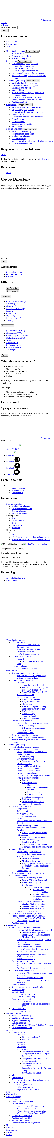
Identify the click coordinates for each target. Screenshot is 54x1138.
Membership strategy (25, 856)
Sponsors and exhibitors (27, 1108)
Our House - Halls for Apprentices (31, 968)
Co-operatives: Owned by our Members (28, 112)
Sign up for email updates (27, 678)
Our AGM (21, 1042)
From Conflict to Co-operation (29, 804)
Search (9, 46)
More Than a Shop (19, 126)
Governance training (25, 759)
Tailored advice (23, 811)
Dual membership (19, 138)
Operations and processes (32, 797)
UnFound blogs (28, 713)
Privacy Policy (12, 580)
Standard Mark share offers (33, 909)
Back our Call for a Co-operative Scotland (34, 930)
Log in (9, 1132)
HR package (22, 809)
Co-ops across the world (27, 668)
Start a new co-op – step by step (25, 64)
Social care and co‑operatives (29, 947)
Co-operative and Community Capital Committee (34, 1059)
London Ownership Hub (32, 690)
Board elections (28, 1039)
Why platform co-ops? (31, 702)
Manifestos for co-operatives (33, 932)
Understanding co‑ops (15, 51)
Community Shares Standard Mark (31, 901)
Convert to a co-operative (22, 68)
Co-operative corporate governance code (33, 775)
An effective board (29, 782)
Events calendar (18, 114)
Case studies (17, 525)
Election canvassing (35, 792)
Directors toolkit (34, 785)
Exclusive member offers (22, 143)
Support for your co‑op (16, 80)
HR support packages (26, 813)
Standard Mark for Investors (33, 904)
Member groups (23, 1049)
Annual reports (18, 490)
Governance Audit (24, 763)
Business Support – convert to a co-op (32, 723)
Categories (6, 296)
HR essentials (22, 835)
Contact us (16, 532)
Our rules (21, 1044)
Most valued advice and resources (25, 83)
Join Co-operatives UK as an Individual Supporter (32, 141)
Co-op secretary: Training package (36, 761)
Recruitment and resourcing (33, 837)
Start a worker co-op (25, 694)
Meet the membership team (23, 134)
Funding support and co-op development (28, 100)
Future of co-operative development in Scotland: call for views (32, 950)
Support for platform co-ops (33, 709)
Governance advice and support (25, 85)
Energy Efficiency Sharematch (34, 880)
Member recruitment (30, 859)
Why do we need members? (33, 854)
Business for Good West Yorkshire (31, 918)
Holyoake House (19, 1082)
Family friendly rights (31, 842)
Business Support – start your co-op (31, 675)
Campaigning (12, 104)
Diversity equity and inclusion (34, 832)
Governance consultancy (27, 773)
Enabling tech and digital (22, 124)
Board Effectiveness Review (28, 771)
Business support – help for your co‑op (28, 92)
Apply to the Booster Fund (38, 887)
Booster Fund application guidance (41, 890)
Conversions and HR (25, 732)
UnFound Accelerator (31, 699)
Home (8, 172)
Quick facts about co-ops (27, 652)
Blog (14, 523)
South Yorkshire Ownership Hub (35, 692)
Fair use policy (28, 756)
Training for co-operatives (22, 1101)
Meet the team (17, 492)
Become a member (14, 129)
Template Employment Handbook (31, 828)
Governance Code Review (28, 768)
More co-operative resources (33, 661)
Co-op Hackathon (24, 1001)
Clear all (9, 277)
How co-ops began (19, 58)
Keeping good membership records (36, 863)
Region (4, 355)
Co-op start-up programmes (23, 66)
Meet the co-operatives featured (30, 978)
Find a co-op (11, 42)
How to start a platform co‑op (34, 706)
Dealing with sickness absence (34, 844)
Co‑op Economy (18, 119)
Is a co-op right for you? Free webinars (28, 73)
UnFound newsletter (30, 718)
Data (19, 664)
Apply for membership (21, 136)
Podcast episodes (24, 1011)
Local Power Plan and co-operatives (26, 97)
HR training (22, 818)
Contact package (29, 816)
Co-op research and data (22, 56)
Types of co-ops (23, 647)
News (14, 518)
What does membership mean (29, 649)
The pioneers (27, 704)
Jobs (13, 535)
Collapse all (12, 291)
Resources (16, 528)
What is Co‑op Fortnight (27, 997)
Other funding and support (28, 920)
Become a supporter (20, 513)
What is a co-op (18, 54)
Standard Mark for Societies (33, 906)
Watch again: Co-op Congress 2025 (31, 1111)
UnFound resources (30, 711)
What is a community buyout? (29, 725)
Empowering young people (23, 110)
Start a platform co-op (26, 697)
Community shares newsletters (29, 911)
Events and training (20, 520)
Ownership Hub (23, 683)
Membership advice (20, 90)
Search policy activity (26, 958)
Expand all (12, 288)
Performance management (33, 840)
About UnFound (29, 716)
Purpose (25, 780)
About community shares (32, 882)
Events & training (13, 1096)
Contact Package (24, 754)
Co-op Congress (18, 1104)
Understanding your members (29, 851)
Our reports (21, 1046)
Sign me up (45, 438)
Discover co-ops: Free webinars (25, 71)
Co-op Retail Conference (22, 1115)
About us (10, 485)
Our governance (18, 488)
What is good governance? (28, 778)
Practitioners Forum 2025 (22, 1118)
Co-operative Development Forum (36, 1051)
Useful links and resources (28, 654)
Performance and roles (31, 799)
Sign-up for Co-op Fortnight (28, 994)
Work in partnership (25, 956)
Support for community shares (29, 878)
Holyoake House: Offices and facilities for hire (31, 539)
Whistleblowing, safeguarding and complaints (30, 537)
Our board (21, 1035)
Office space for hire (25, 1087)
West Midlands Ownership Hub (35, 687)
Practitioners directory (21, 102)
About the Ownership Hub (33, 685)
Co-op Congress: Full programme (31, 1106)
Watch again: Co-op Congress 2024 (31, 1113)
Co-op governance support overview (32, 752)
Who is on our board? (31, 1037)
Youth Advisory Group (31, 1073)
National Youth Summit (21, 1120)
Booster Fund (27, 885)
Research (20, 659)
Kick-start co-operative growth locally (27, 117)
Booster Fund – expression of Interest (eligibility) (41, 896)
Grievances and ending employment (37, 847)
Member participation (31, 861)
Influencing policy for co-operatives (26, 107)
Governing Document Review (29, 766)
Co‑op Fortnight (18, 121)
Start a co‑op (11, 61)
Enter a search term (9, 27)
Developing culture (25, 830)
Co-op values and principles (28, 644)
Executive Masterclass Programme (26, 1123)
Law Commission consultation (29, 944)
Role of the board (34, 794)
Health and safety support (27, 825)
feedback (43, 159)
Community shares (19, 95)
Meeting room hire (24, 1085)
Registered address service (28, 1089)
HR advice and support (21, 88)
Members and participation (33, 801)
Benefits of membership (21, 131)
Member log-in (12, 44)
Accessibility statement (15, 578)
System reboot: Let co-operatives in (31, 954)
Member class (7, 326)
